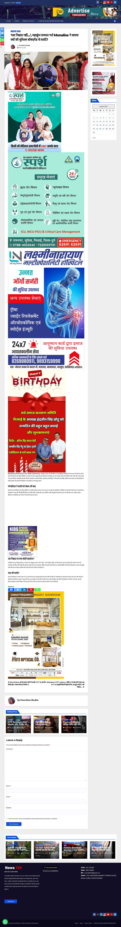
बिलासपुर (79, 843)
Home (8, 21)
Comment (9, 749)
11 (97, 121)
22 (110, 125)
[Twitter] (18, 589)
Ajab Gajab (11, 845)
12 (100, 121)
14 (107, 121)
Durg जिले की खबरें (39, 845)
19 (100, 125)
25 (97, 129)
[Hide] (1, 47)
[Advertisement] (46, 511)
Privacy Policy (28, 21)
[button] (5, 922)
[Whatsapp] (37, 589)
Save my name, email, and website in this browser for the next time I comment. (32, 818)
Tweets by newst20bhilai (50, 871)
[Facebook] (11, 589)
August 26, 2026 (14, 853)
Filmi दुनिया (13, 31)
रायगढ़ (84, 843)
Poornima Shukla (24, 45)
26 (100, 129)
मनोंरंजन (18, 31)
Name (8, 786)
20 (103, 125)
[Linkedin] (24, 589)
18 (97, 125)
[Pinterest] (31, 589)
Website (8, 807)
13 (103, 121)
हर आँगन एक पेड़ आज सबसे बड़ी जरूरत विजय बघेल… (51, 21)
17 (94, 125)
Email (8, 797)
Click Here (11, 901)
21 (107, 125)
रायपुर (65, 845)
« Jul (93, 138)
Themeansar (35, 923)
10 (94, 121)
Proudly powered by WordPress (12, 923)
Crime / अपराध (95, 845)
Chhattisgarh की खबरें (69, 843)
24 (94, 129)
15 (110, 121)
